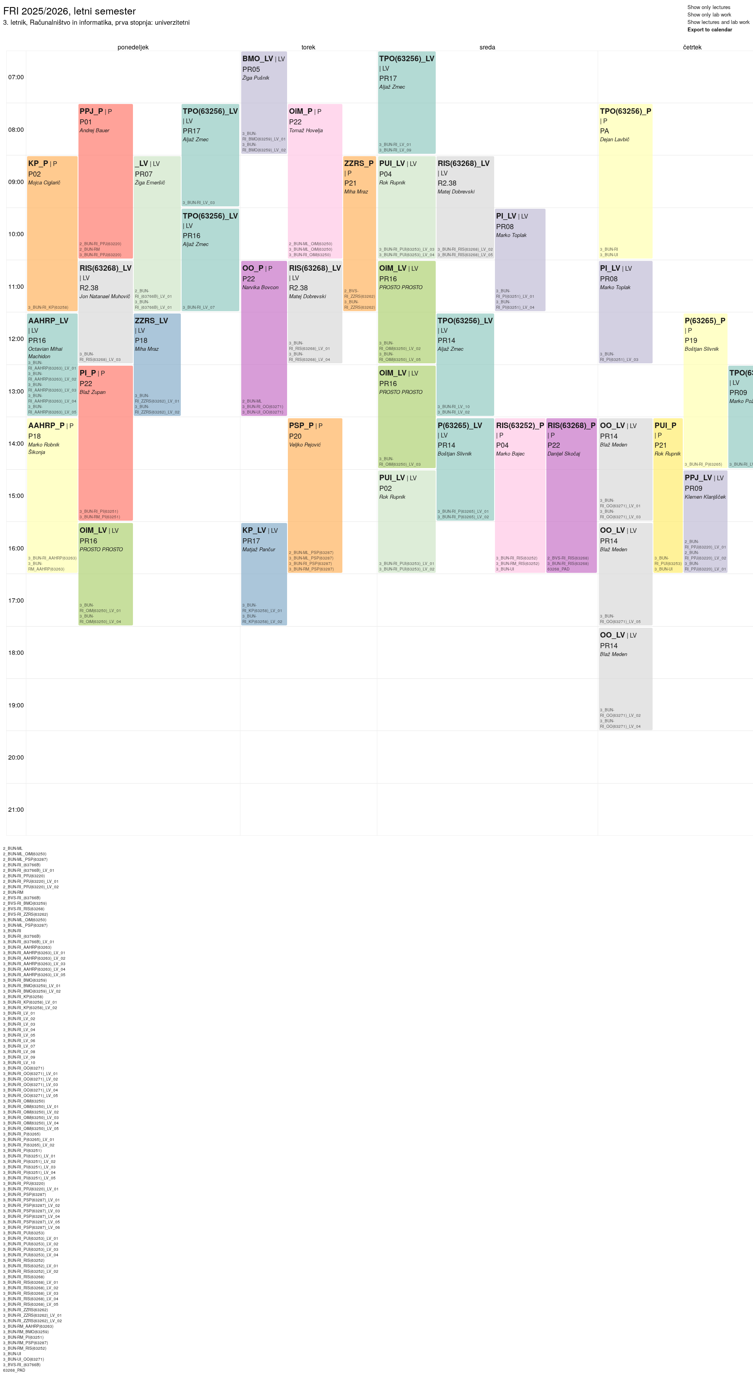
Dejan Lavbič (614, 139)
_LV (141, 162)
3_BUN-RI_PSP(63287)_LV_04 (31, 1216)
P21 (350, 182)
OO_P (253, 267)
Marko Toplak (511, 235)
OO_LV (612, 424)
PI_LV (506, 215)
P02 (34, 173)
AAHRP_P (46, 424)
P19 (691, 340)
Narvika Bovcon (260, 287)
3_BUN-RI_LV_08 (19, 1051)
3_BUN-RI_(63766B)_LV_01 (153, 304)
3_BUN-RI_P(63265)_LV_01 (463, 511)
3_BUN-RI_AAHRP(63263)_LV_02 (52, 376)
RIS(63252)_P (520, 424)
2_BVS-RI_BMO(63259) (25, 903)
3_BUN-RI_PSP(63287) (310, 563)
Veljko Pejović (305, 444)
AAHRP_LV (48, 320)
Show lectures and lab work (719, 22)
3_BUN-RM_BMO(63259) (26, 1331)
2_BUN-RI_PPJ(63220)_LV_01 (705, 544)
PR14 (446, 444)
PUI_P (666, 424)
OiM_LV (93, 529)
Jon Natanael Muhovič (105, 296)
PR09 (693, 488)
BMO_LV (257, 58)
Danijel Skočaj (563, 453)
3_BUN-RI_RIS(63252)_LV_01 (30, 1265)
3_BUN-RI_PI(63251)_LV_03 (619, 356)
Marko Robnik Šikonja (44, 448)
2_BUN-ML (252, 401)
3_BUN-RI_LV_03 (199, 202)
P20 (295, 435)
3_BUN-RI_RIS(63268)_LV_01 (309, 345)
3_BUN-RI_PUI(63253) (668, 560)
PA (604, 130)
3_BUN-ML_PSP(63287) (311, 558)
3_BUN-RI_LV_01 (395, 144)
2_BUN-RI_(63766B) (21, 865)
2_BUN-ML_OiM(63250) (310, 243)
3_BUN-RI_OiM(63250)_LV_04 (100, 618)
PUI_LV (392, 477)
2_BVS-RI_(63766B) (21, 897)
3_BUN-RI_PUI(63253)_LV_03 (407, 249)
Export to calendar (710, 29)
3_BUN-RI (609, 249)
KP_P (38, 162)
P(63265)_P (705, 320)
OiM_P (301, 110)
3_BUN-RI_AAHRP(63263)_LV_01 (52, 365)
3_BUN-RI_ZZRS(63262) (359, 304)
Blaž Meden (613, 444)
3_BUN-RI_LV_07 (199, 307)
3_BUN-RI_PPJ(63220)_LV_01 (705, 566)
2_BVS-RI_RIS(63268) (568, 558)
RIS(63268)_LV (106, 267)
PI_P (88, 372)
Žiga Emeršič (150, 182)
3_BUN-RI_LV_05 (19, 1035)
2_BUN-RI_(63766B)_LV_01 (153, 293)
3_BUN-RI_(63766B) (21, 936)
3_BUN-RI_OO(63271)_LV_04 (620, 723)
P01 (86, 121)
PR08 (505, 226)
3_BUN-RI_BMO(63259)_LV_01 (264, 136)
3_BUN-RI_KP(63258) (48, 307)
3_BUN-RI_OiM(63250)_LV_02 (400, 345)
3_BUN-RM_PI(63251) (100, 516)
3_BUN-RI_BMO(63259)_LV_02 (264, 147)
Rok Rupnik (392, 496)
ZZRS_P (359, 162)
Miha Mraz (147, 348)
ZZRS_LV (151, 320)
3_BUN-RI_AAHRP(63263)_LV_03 (52, 387)
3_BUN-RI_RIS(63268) (568, 563)
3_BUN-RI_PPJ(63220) (100, 254)
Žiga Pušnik (255, 77)
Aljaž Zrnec (196, 139)
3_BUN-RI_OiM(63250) (310, 254)
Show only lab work (709, 14)
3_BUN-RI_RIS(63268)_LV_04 (309, 356)
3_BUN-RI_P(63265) (703, 464)
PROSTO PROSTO (101, 549)
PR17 (191, 130)
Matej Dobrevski (307, 296)
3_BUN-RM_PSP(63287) (311, 569)
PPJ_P (91, 110)
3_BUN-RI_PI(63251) (99, 511)
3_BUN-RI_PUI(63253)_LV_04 (407, 254)
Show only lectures (709, 7)
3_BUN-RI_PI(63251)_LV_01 (515, 293)
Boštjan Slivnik (455, 453)
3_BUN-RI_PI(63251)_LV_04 (515, 304)
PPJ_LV (698, 477)
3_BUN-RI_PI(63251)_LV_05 (29, 1178)
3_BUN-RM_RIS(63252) (517, 563)
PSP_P (301, 424)
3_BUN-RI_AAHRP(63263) (52, 558)
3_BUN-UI (505, 569)
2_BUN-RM (90, 249)
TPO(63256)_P (625, 110)
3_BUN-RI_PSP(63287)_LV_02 (31, 1205)
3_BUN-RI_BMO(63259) (25, 980)
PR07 (144, 173)
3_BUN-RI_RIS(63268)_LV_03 (100, 356)
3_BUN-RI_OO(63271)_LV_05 (620, 618)
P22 (86, 383)
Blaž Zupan (92, 391)
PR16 (37, 340)
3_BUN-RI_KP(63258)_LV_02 (262, 618)
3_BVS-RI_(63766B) (21, 1364)
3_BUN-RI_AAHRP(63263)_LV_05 (52, 409)
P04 (385, 173)
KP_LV (254, 529)
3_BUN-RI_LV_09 (395, 150)
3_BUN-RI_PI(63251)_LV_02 (29, 1161)
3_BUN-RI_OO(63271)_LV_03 (620, 513)
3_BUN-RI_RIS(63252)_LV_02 (30, 1271)
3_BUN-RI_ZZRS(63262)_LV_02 (157, 409)
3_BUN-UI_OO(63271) (262, 412)
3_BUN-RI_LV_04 (19, 1029)
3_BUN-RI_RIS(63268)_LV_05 (465, 254)
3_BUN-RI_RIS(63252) (516, 558)
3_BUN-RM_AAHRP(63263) (46, 566)
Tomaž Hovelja (306, 130)
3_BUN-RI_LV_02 (454, 412)
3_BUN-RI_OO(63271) (262, 406)
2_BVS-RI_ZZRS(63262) (359, 293)
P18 (34, 435)
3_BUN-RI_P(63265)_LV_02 (463, 516)
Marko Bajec (510, 453)
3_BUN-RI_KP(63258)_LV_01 (262, 607)
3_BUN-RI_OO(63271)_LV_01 (620, 503)
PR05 (251, 69)
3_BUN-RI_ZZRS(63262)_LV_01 (157, 398)
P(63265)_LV (460, 424)
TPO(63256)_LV (210, 110)
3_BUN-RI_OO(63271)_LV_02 (620, 712)
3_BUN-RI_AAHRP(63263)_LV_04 (52, 398)
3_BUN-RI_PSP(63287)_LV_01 (31, 1200)
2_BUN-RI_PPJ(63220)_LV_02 (705, 555)
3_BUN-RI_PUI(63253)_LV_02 (407, 569)
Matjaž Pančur (258, 549)
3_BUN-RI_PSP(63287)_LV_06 (31, 1227)
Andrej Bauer (94, 130)
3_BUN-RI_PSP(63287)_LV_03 (31, 1211)
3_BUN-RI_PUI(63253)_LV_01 (407, 563)
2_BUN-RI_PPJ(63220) (100, 243)
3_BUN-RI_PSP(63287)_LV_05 (31, 1222)
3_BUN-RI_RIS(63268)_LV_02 (465, 249)
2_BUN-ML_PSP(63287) (311, 552)
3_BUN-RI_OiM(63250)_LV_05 (400, 356)
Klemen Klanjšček (705, 496)
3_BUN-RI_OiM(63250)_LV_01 (100, 607)
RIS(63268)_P (571, 424)
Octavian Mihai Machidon (45, 352)
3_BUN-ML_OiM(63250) (310, 249)
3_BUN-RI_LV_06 (19, 1040)
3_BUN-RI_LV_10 (454, 406)
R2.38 (89, 287)
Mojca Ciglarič (44, 182)
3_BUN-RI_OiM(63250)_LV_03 (400, 461)
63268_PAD (558, 569)
